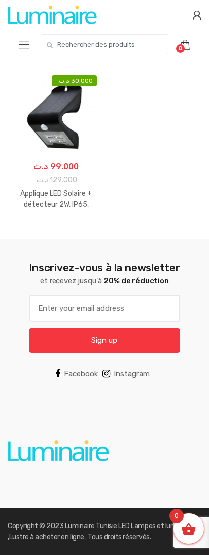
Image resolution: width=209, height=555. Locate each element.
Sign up (104, 340)
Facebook (81, 373)
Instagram (132, 373)
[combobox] (104, 44)
